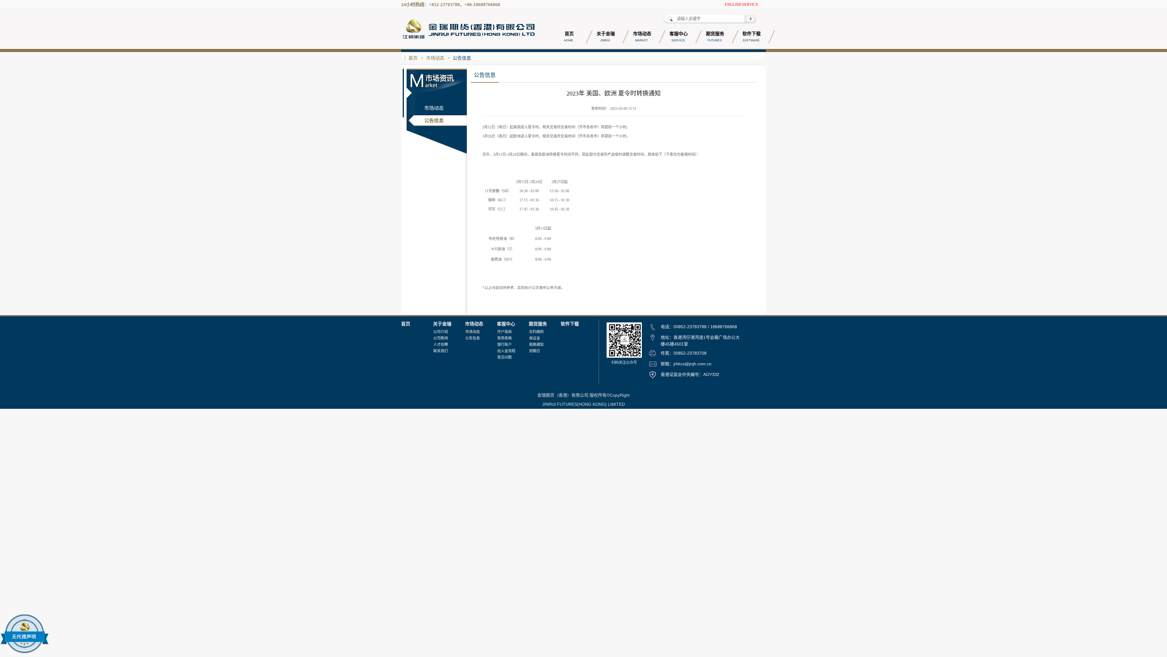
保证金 (534, 338)
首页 (413, 58)
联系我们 (440, 351)
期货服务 (538, 324)
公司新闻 (440, 338)
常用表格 (504, 338)
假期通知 (536, 344)
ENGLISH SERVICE (741, 4)
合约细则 (536, 332)
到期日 (534, 351)
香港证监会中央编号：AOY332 (690, 374)
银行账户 (504, 344)
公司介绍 (440, 332)
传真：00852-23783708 (684, 353)
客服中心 (506, 324)
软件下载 (570, 324)
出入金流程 (506, 351)
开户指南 (504, 332)
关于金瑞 (442, 324)
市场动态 (435, 58)
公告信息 (462, 58)
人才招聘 (440, 344)
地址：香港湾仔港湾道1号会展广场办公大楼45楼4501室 (700, 340)
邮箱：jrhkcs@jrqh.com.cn (686, 363)
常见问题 (504, 357)
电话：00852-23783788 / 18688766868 (699, 326)
